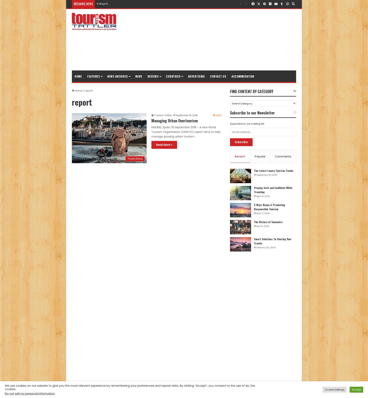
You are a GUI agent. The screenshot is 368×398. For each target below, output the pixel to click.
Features (93, 76)
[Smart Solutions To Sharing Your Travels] (240, 244)
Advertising (196, 76)
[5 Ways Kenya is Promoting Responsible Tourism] (240, 210)
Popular (260, 156)
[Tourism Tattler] (94, 21)
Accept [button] (356, 389)
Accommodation (243, 76)
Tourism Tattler (163, 115)
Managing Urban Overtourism (174, 120)
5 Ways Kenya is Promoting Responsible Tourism (127, 4)
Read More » (164, 145)
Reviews (153, 76)
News (138, 76)
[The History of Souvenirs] (240, 227)
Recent (240, 156)
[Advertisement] (222, 40)
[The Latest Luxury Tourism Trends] (240, 176)
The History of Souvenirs (268, 222)
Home (78, 76)
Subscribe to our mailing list (247, 124)
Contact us (218, 76)
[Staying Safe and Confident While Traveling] (240, 193)
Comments (283, 156)
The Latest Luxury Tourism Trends (273, 171)
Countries (173, 76)
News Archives (117, 76)
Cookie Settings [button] (334, 389)
